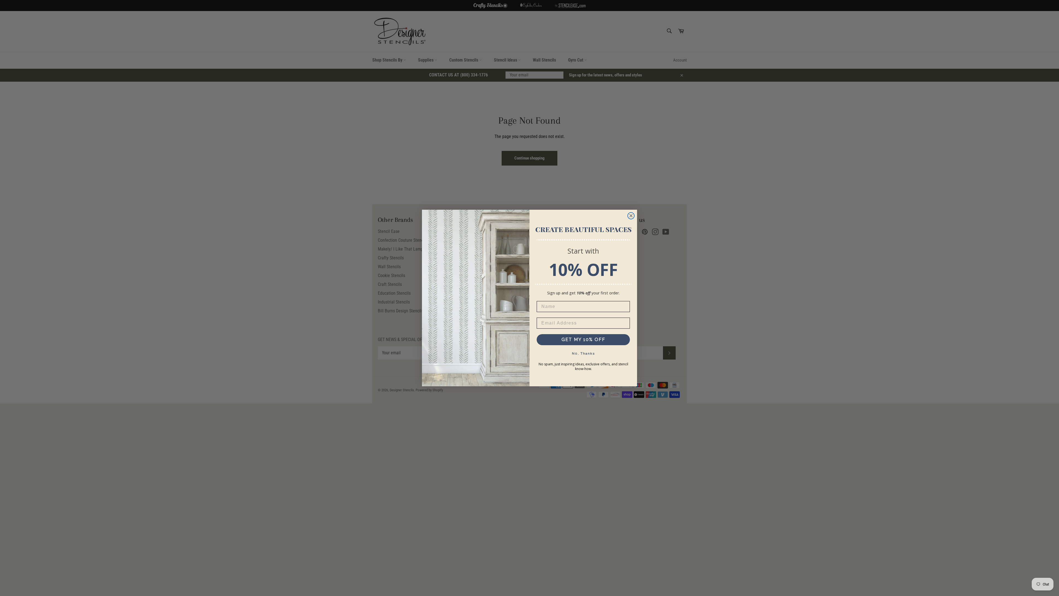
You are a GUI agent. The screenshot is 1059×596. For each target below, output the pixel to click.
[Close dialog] (631, 215)
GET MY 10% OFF (583, 339)
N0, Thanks (583, 353)
